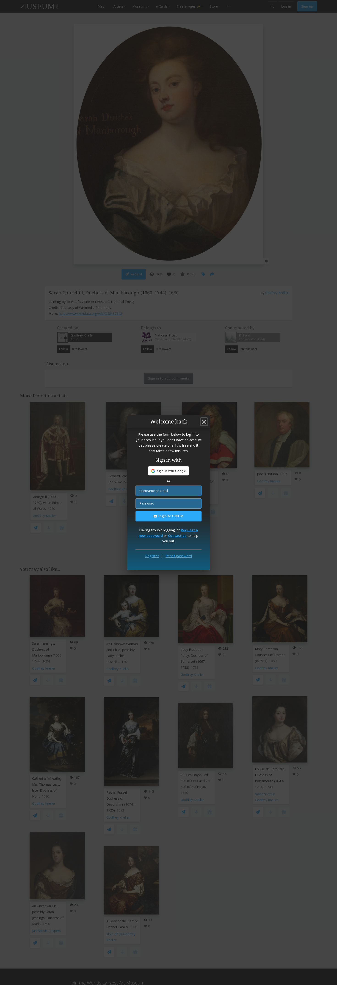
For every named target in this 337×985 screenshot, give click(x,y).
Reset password (179, 556)
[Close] (204, 421)
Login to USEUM (170, 516)
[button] (168, 470)
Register (152, 556)
